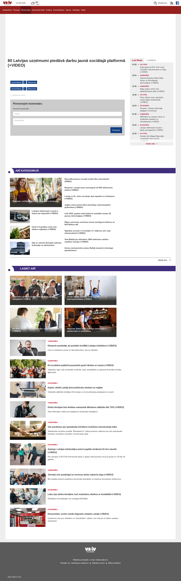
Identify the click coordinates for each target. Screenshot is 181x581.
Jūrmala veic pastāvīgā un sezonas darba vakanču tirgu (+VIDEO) (80, 475)
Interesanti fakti (38, 10)
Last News (137, 60)
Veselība (76, 10)
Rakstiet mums (98, 563)
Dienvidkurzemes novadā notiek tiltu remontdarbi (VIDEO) (87, 180)
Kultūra (49, 10)
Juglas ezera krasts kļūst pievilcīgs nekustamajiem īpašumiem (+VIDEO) (88, 206)
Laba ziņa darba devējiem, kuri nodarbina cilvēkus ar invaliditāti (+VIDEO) (84, 494)
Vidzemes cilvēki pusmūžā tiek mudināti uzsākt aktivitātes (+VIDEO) (34, 298)
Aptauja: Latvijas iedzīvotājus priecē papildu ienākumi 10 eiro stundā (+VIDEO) (82, 450)
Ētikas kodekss (114, 563)
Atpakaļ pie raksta (18, 95)
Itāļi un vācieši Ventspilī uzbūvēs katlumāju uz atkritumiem (46, 244)
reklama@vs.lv (102, 560)
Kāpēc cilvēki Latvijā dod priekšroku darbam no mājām (75, 387)
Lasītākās (151, 60)
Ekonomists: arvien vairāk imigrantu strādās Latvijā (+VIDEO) (78, 514)
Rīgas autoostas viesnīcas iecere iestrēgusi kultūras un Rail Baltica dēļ (90, 223)
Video (83, 10)
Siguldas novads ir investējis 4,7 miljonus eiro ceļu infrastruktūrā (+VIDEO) (88, 232)
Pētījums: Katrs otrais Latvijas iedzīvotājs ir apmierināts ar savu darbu (86, 330)
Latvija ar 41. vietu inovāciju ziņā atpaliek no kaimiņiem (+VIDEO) (89, 197)
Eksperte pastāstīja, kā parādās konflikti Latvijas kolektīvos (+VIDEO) (82, 346)
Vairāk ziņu (162, 260)
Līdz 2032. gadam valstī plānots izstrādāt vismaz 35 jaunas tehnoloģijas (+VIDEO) (88, 214)
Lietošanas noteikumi (80, 563)
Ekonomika (25, 10)
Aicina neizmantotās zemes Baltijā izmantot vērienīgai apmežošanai (89, 249)
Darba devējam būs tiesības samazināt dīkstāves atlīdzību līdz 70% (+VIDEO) (86, 407)
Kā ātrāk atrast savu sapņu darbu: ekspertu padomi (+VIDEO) (36, 330)
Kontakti (63, 563)
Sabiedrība (7, 10)
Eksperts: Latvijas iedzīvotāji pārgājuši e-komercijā (36, 201)
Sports (68, 10)
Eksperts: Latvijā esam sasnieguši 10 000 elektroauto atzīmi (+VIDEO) (89, 189)
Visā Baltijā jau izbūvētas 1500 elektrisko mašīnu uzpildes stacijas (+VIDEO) (87, 240)
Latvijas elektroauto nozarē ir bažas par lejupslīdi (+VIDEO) (45, 212)
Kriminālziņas (58, 10)
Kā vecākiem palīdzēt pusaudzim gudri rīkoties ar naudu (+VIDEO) (81, 365)
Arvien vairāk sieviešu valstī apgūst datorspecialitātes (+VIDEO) (83, 298)
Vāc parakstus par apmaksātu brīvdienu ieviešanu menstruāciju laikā (82, 427)
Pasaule (16, 10)
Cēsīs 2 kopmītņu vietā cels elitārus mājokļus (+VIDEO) (44, 228)
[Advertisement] (90, 38)
